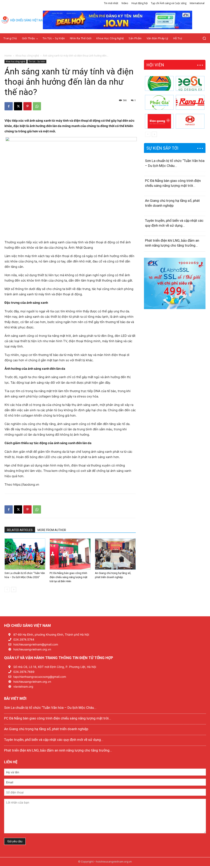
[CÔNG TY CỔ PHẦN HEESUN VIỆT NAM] (190, 83)
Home (8, 55)
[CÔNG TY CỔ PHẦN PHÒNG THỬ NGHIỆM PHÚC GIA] (159, 102)
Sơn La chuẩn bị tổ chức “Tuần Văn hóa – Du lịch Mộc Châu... (50, 708)
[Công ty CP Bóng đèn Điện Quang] (159, 121)
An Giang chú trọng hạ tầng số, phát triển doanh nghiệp (46, 729)
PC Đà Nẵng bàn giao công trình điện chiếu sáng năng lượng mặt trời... (57, 718)
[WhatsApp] (37, 106)
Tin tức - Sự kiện (37, 61)
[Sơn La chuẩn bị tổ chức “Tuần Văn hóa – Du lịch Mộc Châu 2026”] (25, 554)
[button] (204, 38)
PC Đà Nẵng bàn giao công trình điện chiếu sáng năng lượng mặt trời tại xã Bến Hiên (68, 577)
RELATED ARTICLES (20, 530)
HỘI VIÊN (155, 64)
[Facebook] (9, 106)
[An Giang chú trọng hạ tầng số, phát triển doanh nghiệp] (115, 554)
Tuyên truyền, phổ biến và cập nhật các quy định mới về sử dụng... (53, 740)
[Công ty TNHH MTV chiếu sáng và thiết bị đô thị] (190, 121)
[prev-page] (7, 589)
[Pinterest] (27, 106)
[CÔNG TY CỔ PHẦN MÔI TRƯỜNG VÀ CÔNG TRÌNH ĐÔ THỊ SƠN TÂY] (159, 83)
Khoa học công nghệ (27, 55)
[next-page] (13, 589)
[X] (18, 106)
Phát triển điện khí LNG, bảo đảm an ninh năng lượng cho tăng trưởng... (58, 750)
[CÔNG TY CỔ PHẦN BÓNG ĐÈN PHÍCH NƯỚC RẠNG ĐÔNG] (190, 102)
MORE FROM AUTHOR (52, 530)
